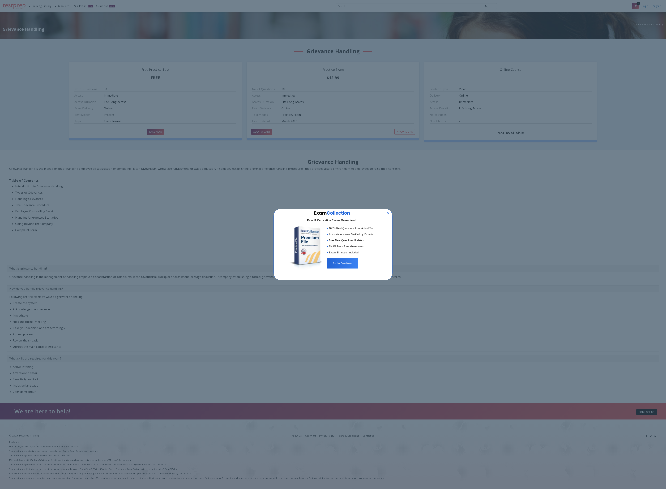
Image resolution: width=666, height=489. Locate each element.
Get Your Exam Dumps (342, 263)
